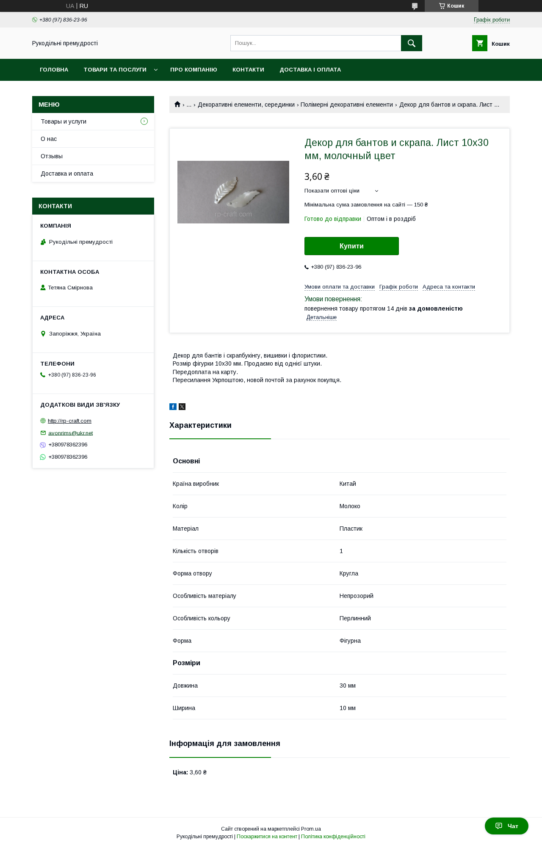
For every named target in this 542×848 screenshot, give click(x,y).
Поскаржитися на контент (267, 837)
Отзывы (52, 156)
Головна (54, 69)
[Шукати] (411, 43)
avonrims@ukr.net (70, 433)
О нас (49, 138)
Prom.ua (311, 829)
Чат (513, 826)
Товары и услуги (63, 121)
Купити (352, 246)
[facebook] (173, 408)
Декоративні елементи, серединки (246, 104)
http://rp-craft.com (69, 421)
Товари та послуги (115, 69)
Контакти (248, 69)
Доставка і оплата (310, 69)
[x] (182, 408)
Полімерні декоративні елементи (347, 104)
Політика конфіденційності (333, 837)
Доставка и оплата (67, 173)
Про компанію (193, 69)
